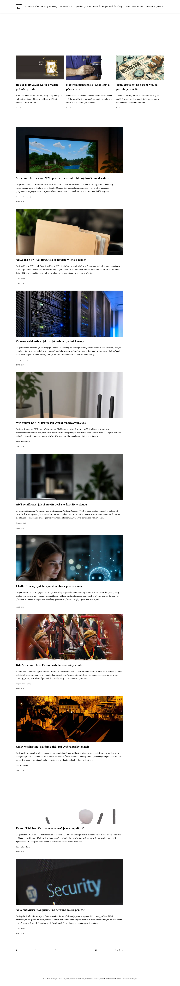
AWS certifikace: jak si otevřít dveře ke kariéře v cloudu (51, 504)
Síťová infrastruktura (133, 6)
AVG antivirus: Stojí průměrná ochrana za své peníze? (50, 909)
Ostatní (96, 6)
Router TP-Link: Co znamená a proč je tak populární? (50, 828)
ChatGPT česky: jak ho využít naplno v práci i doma (49, 586)
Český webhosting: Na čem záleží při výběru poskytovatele (52, 746)
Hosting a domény (49, 6)
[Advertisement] (90, 31)
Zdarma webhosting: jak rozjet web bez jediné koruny (50, 341)
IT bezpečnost (66, 6)
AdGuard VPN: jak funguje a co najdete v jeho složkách (51, 259)
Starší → (119, 950)
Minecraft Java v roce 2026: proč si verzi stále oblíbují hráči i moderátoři (62, 178)
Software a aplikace (154, 6)
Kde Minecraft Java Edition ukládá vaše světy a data (49, 665)
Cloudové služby (31, 6)
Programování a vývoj (112, 6)
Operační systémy (83, 6)
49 (96, 950)
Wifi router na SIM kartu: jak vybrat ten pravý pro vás (51, 422)
